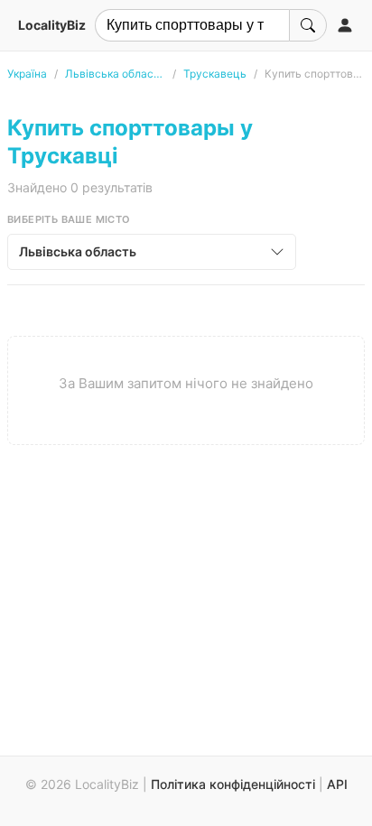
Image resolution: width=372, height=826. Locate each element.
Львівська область (115, 73)
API (337, 784)
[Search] (308, 25)
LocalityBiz (52, 24)
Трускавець (214, 73)
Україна (27, 73)
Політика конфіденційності (233, 784)
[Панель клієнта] (345, 25)
